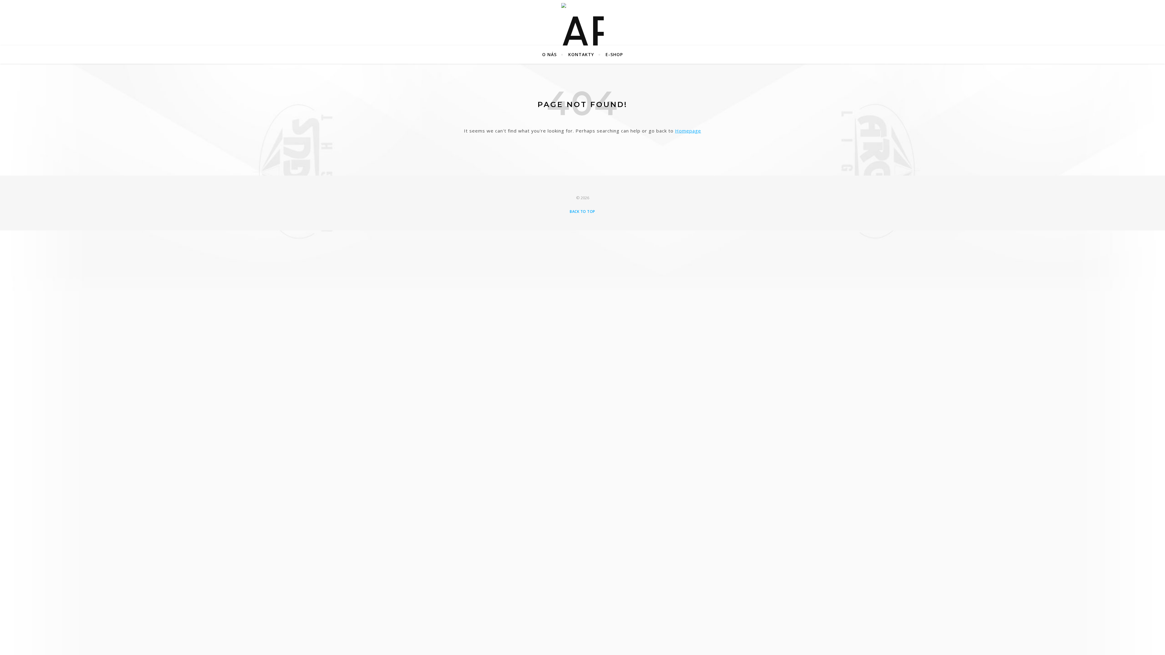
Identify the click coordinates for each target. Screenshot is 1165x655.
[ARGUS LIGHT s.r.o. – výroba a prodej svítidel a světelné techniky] (582, 22)
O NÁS (549, 54)
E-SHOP (614, 54)
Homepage (688, 131)
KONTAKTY (581, 54)
